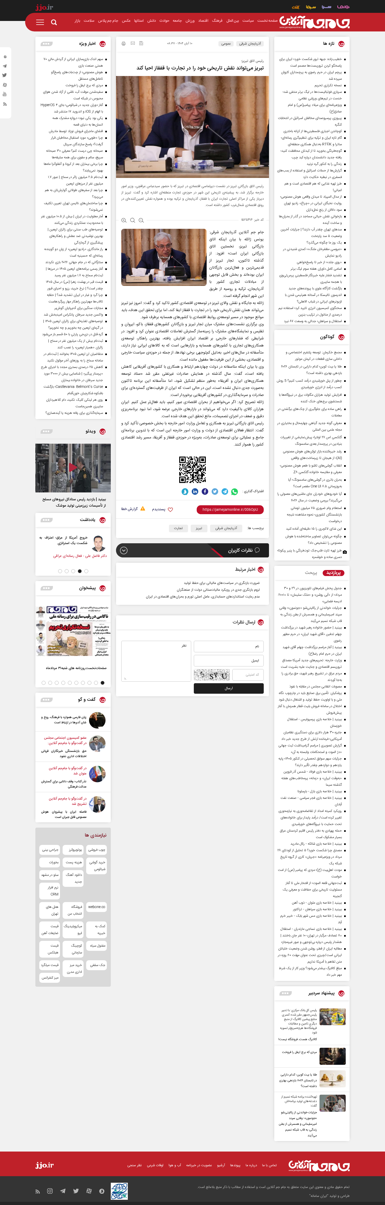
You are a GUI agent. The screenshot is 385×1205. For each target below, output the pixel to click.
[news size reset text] (132, 221)
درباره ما (251, 1165)
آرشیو (221, 1165)
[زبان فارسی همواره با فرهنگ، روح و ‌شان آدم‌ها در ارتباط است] (97, 720)
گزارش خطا (129, 509)
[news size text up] (124, 221)
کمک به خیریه (100, 930)
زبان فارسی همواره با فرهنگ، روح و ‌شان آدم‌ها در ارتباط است (63, 720)
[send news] (132, 43)
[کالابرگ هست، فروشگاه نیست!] (331, 1025)
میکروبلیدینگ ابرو (73, 930)
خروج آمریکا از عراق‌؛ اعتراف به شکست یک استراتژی (77, 540)
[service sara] (326, 7)
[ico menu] (41, 22)
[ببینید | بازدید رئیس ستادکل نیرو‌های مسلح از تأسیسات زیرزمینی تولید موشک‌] (73, 468)
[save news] (141, 44)
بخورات (53, 862)
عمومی (226, 43)
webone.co (96, 907)
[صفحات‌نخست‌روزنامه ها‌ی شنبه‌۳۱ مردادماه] (73, 631)
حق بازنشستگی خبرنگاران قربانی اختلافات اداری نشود (63, 753)
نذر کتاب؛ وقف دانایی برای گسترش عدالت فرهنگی (63, 784)
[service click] (296, 7)
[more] (285, 993)
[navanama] (343, 7)
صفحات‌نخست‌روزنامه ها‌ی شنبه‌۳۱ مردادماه (76, 668)
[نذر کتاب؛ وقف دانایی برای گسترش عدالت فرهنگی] (97, 777)
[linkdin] (195, 491)
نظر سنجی (134, 1165)
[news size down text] (141, 221)
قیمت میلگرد (49, 965)
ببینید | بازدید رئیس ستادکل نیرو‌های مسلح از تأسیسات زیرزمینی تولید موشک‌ (74, 502)
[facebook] (205, 491)
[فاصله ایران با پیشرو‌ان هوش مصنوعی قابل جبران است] (97, 808)
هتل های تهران (52, 910)
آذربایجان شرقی (250, 43)
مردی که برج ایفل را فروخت (299, 1052)
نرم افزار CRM (53, 891)
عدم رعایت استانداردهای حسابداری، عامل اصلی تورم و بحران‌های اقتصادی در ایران (203, 597)
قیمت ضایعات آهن (50, 930)
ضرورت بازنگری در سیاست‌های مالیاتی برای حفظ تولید (222, 583)
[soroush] (185, 491)
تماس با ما (269, 1165)
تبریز (199, 528)
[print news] (123, 44)
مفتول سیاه (97, 946)
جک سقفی (97, 965)
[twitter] (5, 77)
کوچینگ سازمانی (76, 949)
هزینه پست (74, 862)
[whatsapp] (235, 491)
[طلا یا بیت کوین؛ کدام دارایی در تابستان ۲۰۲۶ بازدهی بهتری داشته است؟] (331, 1079)
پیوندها (235, 1165)
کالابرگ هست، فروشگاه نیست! (297, 1039)
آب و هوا (175, 1165)
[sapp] (5, 95)
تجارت (178, 528)
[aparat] (5, 86)
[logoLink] (314, 22)
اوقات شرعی (155, 1165)
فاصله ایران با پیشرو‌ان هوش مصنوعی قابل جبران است (63, 814)
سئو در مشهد (49, 875)
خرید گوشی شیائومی (97, 866)
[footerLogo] (319, 1165)
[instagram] (5, 58)
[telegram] (5, 67)
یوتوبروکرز (75, 850)
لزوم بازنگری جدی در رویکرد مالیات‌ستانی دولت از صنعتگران (218, 590)
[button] (86, 571)
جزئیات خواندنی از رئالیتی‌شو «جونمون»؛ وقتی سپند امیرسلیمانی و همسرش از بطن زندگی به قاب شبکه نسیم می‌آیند (298, 1124)
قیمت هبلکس (53, 949)
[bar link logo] (44, 8)
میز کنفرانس (50, 978)
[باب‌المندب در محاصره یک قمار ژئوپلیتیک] (36, 543)
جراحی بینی (50, 850)
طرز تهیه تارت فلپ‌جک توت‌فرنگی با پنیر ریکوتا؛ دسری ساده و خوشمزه (309, 554)
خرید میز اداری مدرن (74, 968)
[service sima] (311, 7)
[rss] (5, 105)
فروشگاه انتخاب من (75, 910)
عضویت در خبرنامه (199, 1165)
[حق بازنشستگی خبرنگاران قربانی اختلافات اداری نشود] (97, 747)
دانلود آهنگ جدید (74, 878)
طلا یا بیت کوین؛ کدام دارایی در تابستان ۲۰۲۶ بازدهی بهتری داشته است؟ (298, 1080)
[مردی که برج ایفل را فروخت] (331, 1056)
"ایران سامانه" (318, 1196)
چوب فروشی (96, 850)
